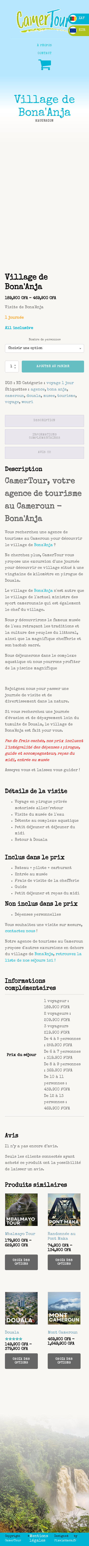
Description (44, 420)
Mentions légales (38, 1538)
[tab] (44, 421)
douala (33, 396)
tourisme (66, 396)
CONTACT (45, 53)
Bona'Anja (43, 545)
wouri (27, 402)
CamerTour (13, 1540)
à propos (44, 45)
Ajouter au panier (53, 366)
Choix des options (21, 1262)
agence (38, 390)
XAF (81, 18)
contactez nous (20, 931)
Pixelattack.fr (65, 1540)
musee (49, 396)
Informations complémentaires (44, 436)
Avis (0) (44, 452)
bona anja (57, 390)
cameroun (14, 396)
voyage (12, 402)
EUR (81, 30)
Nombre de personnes (45, 339)
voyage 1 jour (60, 383)
